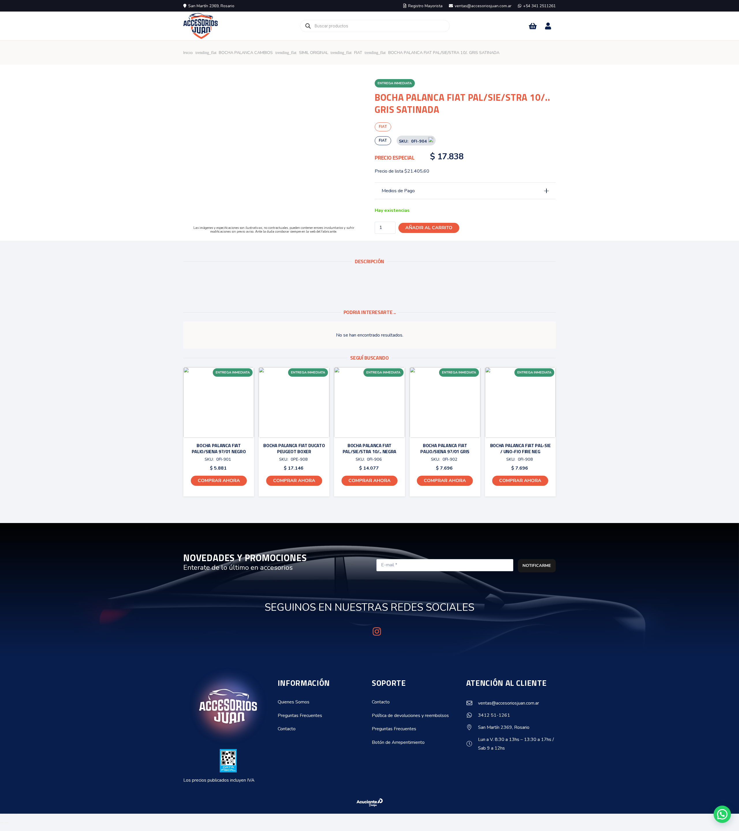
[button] (219, 481)
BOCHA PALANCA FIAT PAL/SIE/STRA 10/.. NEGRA (369, 448)
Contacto (287, 729)
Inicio (188, 52)
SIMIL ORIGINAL (313, 52)
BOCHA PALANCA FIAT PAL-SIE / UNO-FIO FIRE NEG (520, 448)
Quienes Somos (293, 702)
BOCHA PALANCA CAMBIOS (246, 52)
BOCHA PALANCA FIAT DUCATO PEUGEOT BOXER (294, 448)
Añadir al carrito (428, 228)
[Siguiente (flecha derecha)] (6, 822)
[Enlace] (548, 26)
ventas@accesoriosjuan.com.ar (508, 703)
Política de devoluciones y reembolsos (410, 715)
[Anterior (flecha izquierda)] (1, 822)
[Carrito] (532, 26)
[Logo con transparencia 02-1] (200, 26)
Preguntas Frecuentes (300, 715)
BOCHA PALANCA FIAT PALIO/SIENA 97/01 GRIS (444, 448)
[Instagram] (377, 631)
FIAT (358, 52)
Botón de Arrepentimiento (398, 742)
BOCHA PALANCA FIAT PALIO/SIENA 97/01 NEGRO (219, 448)
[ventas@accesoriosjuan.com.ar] (472, 703)
